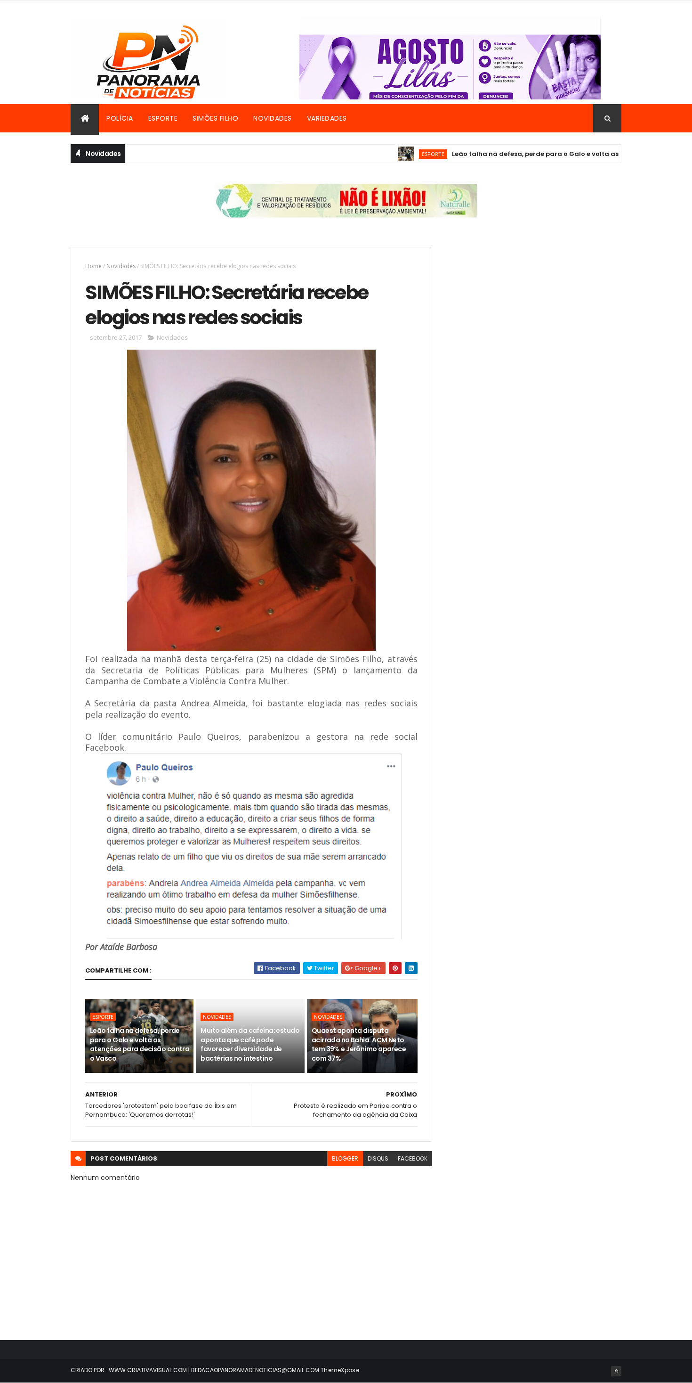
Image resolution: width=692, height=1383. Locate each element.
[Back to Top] (616, 1371)
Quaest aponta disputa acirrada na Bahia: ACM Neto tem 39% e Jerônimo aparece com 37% (359, 1044)
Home (93, 266)
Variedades (327, 118)
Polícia (119, 118)
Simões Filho (215, 118)
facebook (412, 1158)
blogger (345, 1158)
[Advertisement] (536, 313)
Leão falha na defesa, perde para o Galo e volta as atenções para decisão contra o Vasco (139, 1044)
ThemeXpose (340, 1370)
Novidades (272, 118)
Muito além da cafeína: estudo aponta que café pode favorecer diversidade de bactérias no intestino (250, 1044)
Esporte (163, 118)
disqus (378, 1158)
